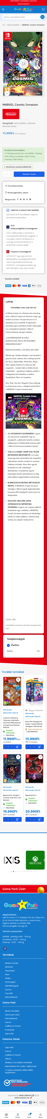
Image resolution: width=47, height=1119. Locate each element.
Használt (9, 993)
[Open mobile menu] (3, 9)
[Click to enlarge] (6, 93)
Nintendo (31, 123)
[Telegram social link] (30, 199)
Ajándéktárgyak (11, 985)
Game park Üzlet (12, 1014)
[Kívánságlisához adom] (18, 679)
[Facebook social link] (17, 199)
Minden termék (11, 963)
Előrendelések (11, 997)
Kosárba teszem (29, 174)
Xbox (7, 974)
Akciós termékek (12, 1011)
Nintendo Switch (9, 126)
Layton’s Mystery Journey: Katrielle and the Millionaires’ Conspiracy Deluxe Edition (12, 722)
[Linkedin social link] (27, 199)
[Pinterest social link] (24, 199)
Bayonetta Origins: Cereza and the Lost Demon (12, 797)
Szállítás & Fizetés (13, 1026)
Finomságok (10, 982)
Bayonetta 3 (30, 795)
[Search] (42, 17)
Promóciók (9, 1029)
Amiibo (8, 978)
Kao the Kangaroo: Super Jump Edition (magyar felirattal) (34, 723)
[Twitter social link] (20, 199)
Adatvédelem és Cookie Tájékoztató (20, 1066)
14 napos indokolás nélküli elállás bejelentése (19, 1071)
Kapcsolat (9, 1033)
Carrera (8, 989)
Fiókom (8, 1058)
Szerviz (8, 1022)
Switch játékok (13, 25)
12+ (38, 651)
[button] (2, 860)
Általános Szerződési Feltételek (18, 1062)
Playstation (10, 970)
